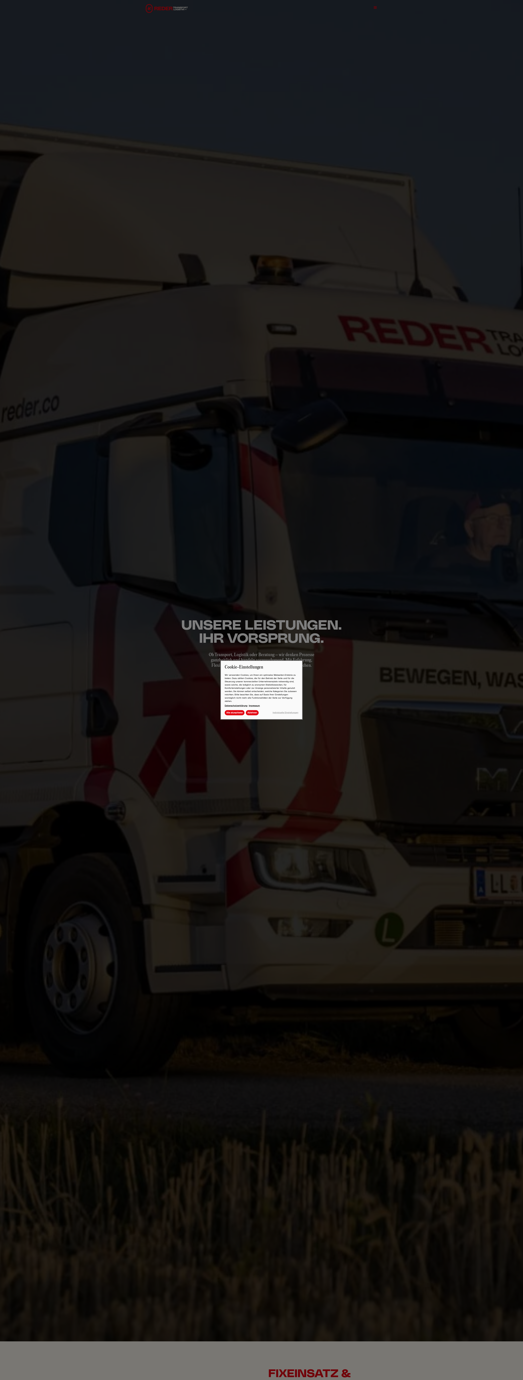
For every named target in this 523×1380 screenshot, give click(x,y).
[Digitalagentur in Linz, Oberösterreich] (521, 1375)
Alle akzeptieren (234, 713)
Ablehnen (252, 713)
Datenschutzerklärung (236, 706)
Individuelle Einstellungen (285, 713)
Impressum (254, 706)
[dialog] (261, 690)
